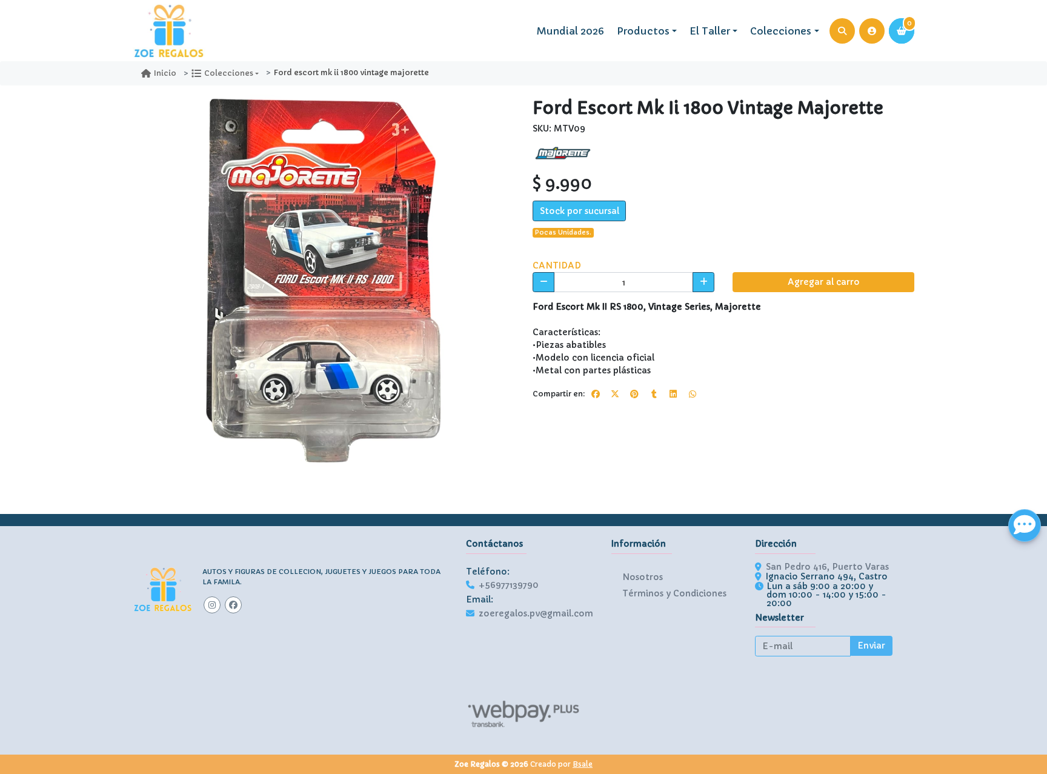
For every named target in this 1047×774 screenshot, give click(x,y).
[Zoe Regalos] (169, 31)
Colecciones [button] (780, 31)
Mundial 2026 (570, 31)
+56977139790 (509, 585)
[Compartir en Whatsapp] (692, 393)
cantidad (557, 265)
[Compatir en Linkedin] (673, 393)
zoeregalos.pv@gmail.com (536, 613)
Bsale (583, 764)
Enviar (871, 645)
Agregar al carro (824, 281)
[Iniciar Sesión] (872, 31)
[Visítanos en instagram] (212, 604)
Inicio (165, 73)
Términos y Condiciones (674, 593)
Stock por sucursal (579, 210)
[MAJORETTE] (563, 152)
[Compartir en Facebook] (595, 393)
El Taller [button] (710, 31)
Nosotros (642, 577)
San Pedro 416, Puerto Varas (827, 566)
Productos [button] (643, 31)
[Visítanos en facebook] (233, 604)
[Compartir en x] (615, 393)
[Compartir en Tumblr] (653, 393)
